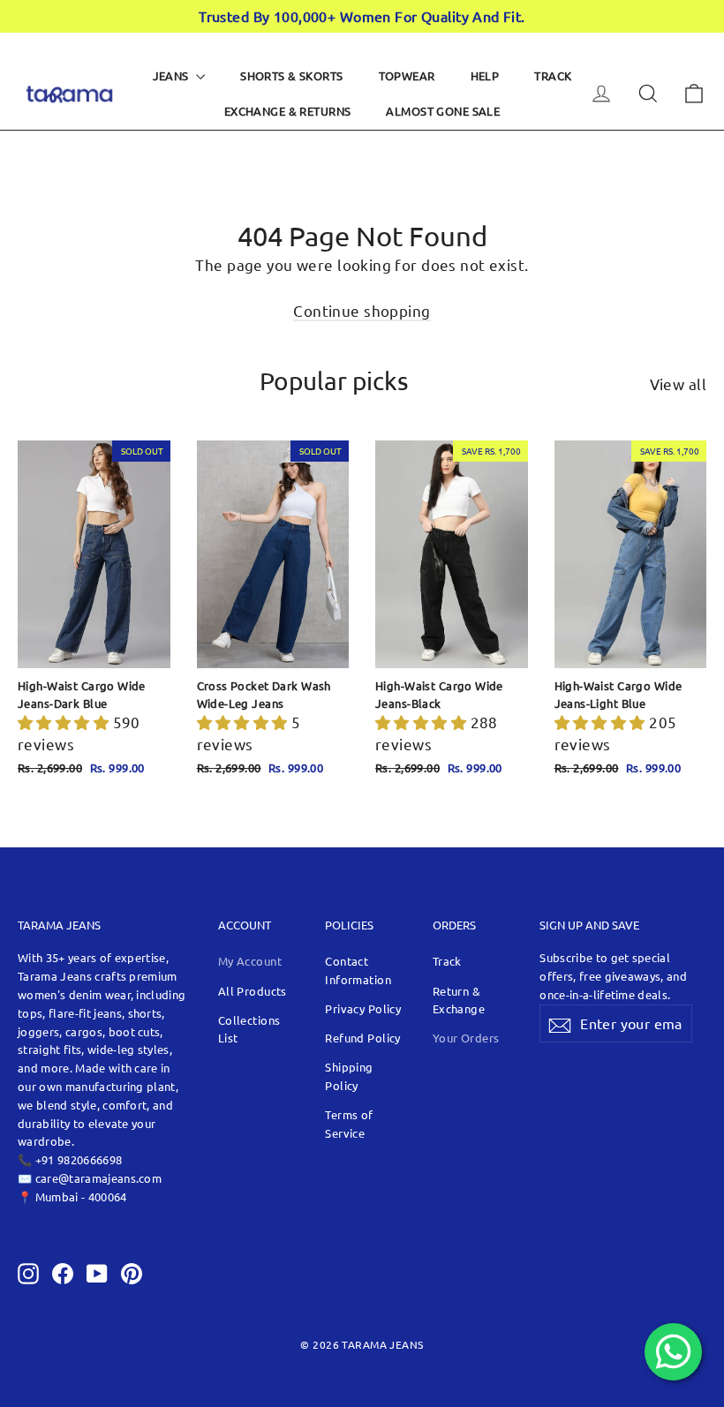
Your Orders (466, 1037)
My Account (250, 960)
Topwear (407, 75)
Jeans (172, 75)
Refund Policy (363, 1037)
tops (30, 1012)
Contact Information (358, 970)
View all (678, 383)
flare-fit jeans (85, 1012)
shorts (145, 1012)
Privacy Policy (363, 1008)
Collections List (249, 1029)
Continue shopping (361, 310)
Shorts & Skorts (291, 75)
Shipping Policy (349, 1076)
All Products (252, 990)
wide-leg (112, 1049)
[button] (65, 721)
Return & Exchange (459, 1000)
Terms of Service (349, 1123)
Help (485, 75)
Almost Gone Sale (443, 110)
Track (552, 75)
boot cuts (135, 1031)
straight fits (49, 1049)
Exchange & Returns (287, 110)
